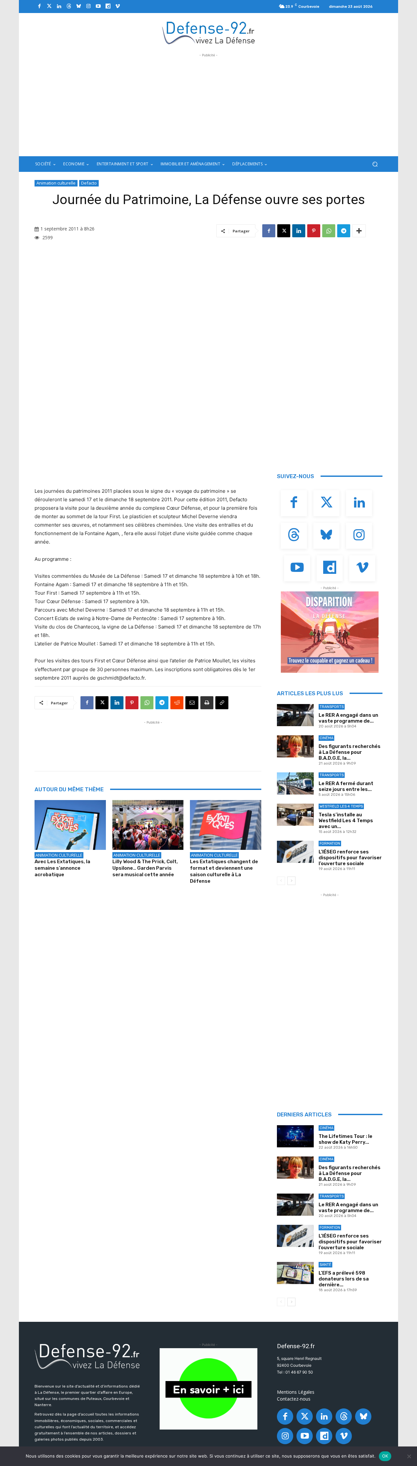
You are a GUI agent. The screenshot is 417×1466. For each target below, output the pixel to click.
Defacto (89, 183)
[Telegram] (343, 230)
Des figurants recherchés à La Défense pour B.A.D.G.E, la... (350, 752)
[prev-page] (281, 881)
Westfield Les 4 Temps (341, 806)
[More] (359, 230)
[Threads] (69, 6)
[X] (283, 230)
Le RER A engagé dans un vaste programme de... (348, 718)
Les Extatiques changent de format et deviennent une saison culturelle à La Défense (224, 871)
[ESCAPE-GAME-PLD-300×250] (329, 632)
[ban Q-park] (208, 1389)
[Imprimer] (206, 702)
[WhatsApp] (328, 230)
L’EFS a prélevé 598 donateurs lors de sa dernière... (344, 1279)
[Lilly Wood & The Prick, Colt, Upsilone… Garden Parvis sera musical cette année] (148, 825)
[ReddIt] (176, 702)
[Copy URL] (221, 702)
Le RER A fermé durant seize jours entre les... (346, 786)
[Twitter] (49, 6)
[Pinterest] (313, 230)
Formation (330, 843)
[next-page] (291, 881)
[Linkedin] (59, 6)
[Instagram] (88, 6)
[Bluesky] (78, 6)
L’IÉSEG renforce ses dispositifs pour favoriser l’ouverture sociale (350, 857)
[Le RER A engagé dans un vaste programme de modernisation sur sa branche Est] (295, 715)
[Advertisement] (208, 104)
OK (385, 1456)
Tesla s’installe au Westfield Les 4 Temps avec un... (346, 820)
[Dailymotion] (108, 6)
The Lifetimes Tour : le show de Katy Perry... (345, 1139)
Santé (325, 1265)
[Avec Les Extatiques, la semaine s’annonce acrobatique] (70, 825)
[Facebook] (39, 6)
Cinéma (326, 738)
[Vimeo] (117, 6)
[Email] (191, 702)
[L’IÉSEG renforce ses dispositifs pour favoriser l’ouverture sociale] (295, 852)
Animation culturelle (56, 183)
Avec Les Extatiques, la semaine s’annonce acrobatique (62, 868)
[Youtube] (98, 6)
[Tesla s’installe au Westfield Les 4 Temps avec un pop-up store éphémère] (295, 815)
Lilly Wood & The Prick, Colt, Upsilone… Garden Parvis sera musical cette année (145, 868)
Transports (332, 707)
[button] (374, 164)
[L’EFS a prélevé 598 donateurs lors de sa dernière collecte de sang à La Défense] (295, 1273)
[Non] (409, 1456)
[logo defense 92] (208, 32)
